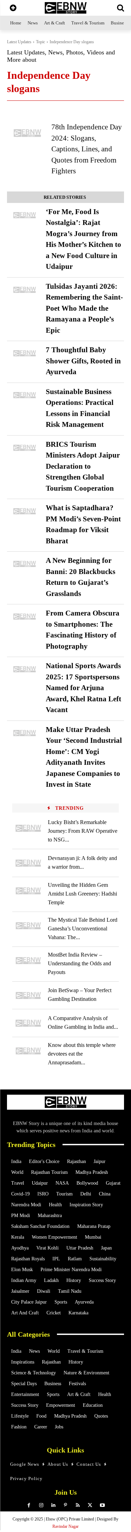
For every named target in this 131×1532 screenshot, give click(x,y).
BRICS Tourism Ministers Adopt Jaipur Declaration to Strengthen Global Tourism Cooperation (83, 466)
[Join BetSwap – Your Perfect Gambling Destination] (28, 995)
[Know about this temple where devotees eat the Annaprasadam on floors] (28, 1051)
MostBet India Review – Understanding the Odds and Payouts (79, 963)
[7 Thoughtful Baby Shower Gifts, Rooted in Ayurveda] (24, 353)
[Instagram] (41, 1505)
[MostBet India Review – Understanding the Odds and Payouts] (28, 960)
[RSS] (78, 1505)
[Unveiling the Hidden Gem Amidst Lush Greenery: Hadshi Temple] (28, 891)
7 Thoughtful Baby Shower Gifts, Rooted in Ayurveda (83, 361)
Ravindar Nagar (65, 1526)
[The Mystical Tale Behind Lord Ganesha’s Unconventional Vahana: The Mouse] (28, 925)
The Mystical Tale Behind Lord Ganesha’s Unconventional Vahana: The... (82, 928)
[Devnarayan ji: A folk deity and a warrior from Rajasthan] (28, 863)
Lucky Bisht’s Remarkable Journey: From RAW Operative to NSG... (82, 831)
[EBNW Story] (65, 8)
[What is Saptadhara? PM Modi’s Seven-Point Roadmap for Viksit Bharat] (24, 511)
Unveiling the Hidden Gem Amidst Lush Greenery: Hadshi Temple (82, 893)
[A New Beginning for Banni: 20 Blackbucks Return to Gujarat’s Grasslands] (24, 564)
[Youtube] (102, 1505)
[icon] (13, 9)
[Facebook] (29, 1505)
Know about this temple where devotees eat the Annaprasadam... (82, 1053)
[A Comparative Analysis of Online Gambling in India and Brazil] (28, 1023)
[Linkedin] (53, 1505)
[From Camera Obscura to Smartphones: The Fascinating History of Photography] (24, 616)
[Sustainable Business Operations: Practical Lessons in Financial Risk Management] (24, 395)
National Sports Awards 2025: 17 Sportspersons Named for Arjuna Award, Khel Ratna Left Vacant (83, 688)
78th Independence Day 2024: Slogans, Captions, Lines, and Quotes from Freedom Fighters (86, 149)
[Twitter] (90, 1505)
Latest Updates (19, 41)
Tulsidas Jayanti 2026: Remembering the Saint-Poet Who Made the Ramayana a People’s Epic (84, 308)
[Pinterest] (65, 1505)
